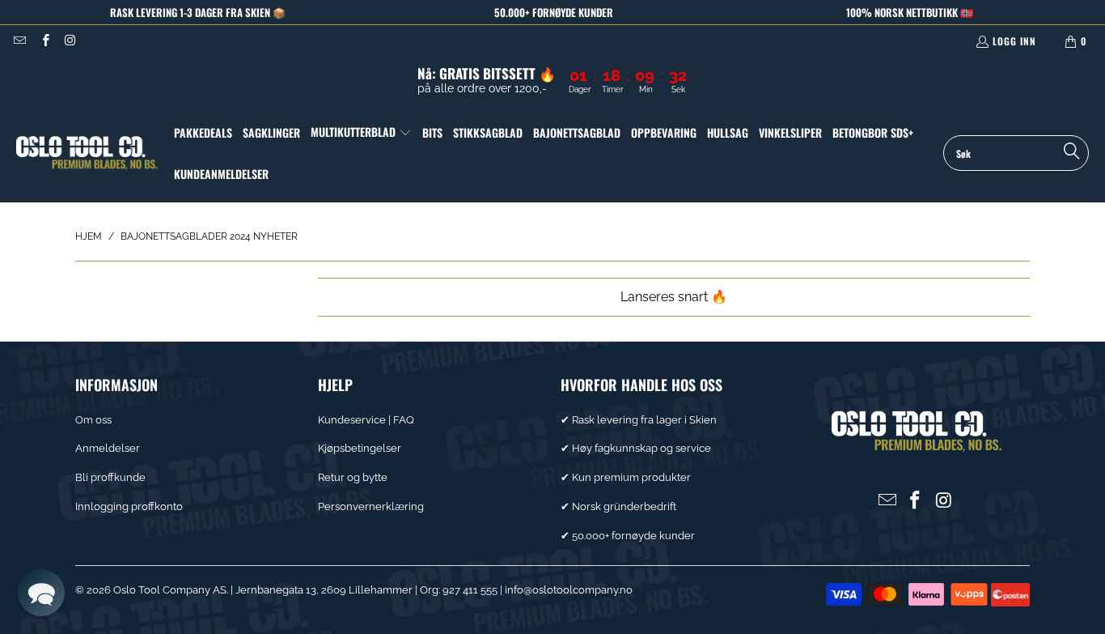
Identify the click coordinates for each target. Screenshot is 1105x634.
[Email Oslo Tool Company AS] (19, 41)
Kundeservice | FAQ (366, 420)
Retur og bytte (352, 477)
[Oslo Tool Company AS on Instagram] (70, 41)
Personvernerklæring (371, 506)
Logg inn (1014, 41)
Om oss (93, 420)
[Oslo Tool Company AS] (87, 153)
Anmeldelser (107, 448)
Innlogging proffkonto (129, 506)
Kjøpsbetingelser (359, 448)
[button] (361, 133)
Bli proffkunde (110, 477)
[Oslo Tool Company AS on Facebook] (44, 41)
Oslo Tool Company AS (170, 590)
